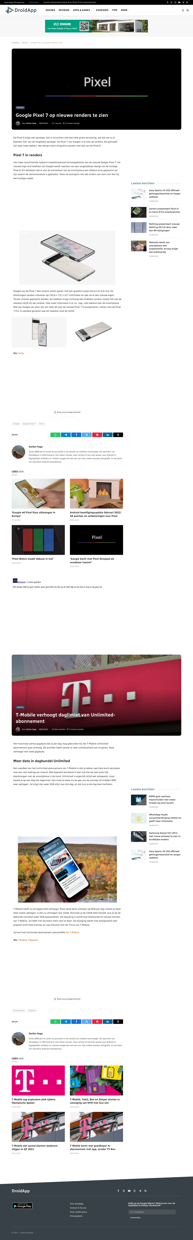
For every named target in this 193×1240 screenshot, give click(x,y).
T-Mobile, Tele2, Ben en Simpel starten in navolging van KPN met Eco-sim (95, 1101)
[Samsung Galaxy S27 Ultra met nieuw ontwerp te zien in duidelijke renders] (139, 836)
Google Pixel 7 (29, 424)
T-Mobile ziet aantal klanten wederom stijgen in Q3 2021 (35, 1147)
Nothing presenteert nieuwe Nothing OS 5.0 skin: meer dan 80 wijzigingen (164, 227)
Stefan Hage (31, 123)
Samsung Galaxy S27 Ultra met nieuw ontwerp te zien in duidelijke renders (164, 836)
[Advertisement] (67, 205)
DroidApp (15, 43)
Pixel (41, 424)
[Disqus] (67, 612)
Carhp (20, 353)
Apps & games (81, 10)
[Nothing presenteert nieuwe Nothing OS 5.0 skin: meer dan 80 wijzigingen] (139, 227)
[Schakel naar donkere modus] (183, 10)
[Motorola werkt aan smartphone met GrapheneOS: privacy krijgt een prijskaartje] (139, 246)
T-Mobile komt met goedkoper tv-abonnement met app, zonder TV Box (92, 1147)
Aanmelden (135, 1217)
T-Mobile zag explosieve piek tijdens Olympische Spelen (33, 1101)
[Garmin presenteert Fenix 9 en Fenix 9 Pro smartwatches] (139, 212)
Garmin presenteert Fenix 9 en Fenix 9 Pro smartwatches (70, 2)
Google (16, 424)
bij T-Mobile (72, 932)
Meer (124, 10)
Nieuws (50, 10)
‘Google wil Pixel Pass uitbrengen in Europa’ (33, 514)
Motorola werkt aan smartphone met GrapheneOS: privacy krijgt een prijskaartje (163, 247)
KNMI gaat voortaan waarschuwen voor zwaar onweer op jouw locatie (162, 799)
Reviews (64, 10)
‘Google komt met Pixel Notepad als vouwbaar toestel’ (92, 560)
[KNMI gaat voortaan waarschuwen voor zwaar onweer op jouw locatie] (139, 800)
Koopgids (102, 10)
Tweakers (33, 940)
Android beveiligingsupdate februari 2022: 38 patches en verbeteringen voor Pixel (95, 514)
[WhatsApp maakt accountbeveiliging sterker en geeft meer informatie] (139, 818)
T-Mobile (22, 940)
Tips (114, 10)
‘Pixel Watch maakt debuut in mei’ (33, 558)
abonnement (18, 1010)
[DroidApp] (21, 10)
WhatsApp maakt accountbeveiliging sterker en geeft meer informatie (165, 817)
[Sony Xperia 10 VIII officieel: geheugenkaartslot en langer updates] (139, 194)
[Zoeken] (187, 10)
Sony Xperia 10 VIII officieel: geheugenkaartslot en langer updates (164, 193)
